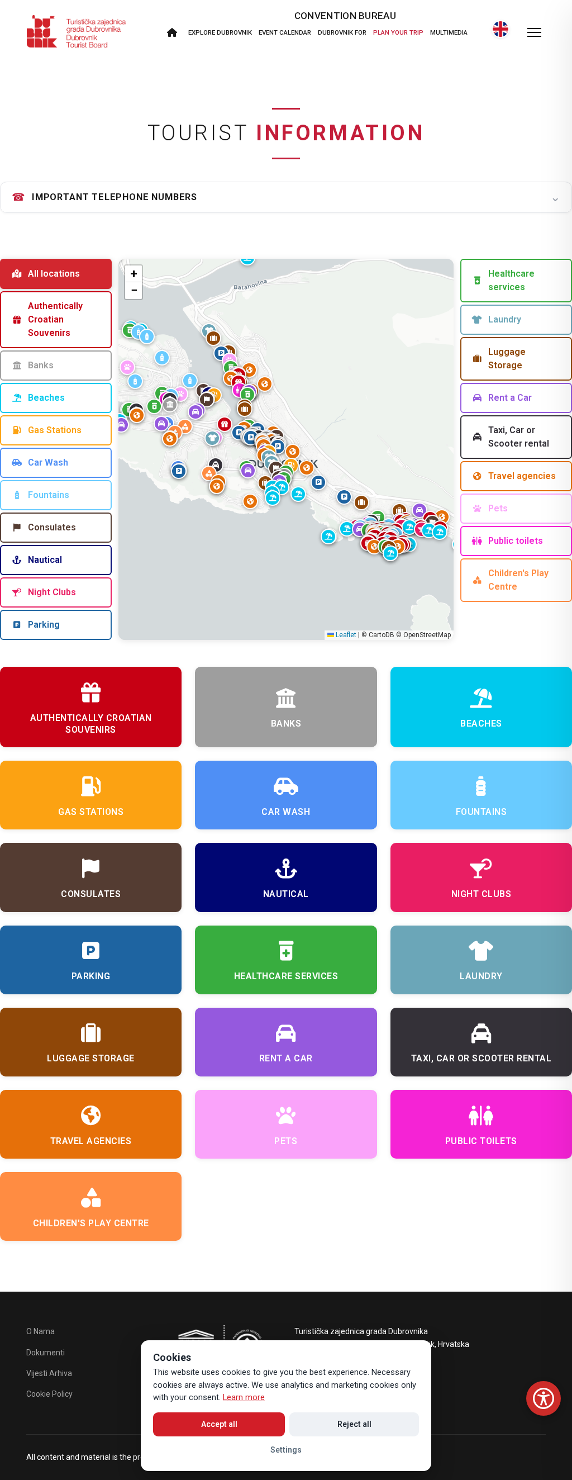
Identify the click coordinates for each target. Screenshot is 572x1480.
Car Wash (48, 462)
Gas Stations (55, 430)
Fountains (48, 495)
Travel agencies (522, 476)
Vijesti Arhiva (49, 1373)
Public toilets (515, 540)
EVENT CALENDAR (285, 32)
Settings (286, 1449)
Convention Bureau (345, 15)
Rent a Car (510, 397)
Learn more (244, 1397)
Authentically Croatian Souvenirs (55, 319)
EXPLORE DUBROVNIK (220, 32)
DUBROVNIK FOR (342, 32)
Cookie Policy (49, 1393)
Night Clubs (52, 592)
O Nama (40, 1331)
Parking (44, 624)
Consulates (52, 527)
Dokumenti (45, 1352)
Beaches (46, 397)
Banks (41, 365)
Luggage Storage (507, 359)
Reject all (354, 1424)
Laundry (504, 319)
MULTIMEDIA (449, 32)
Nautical (45, 559)
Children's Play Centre (518, 580)
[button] (251, 437)
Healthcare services (511, 280)
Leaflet (345, 635)
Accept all (219, 1424)
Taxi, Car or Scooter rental (518, 437)
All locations (54, 273)
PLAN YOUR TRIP (398, 32)
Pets (498, 508)
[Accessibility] (543, 1398)
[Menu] (534, 32)
